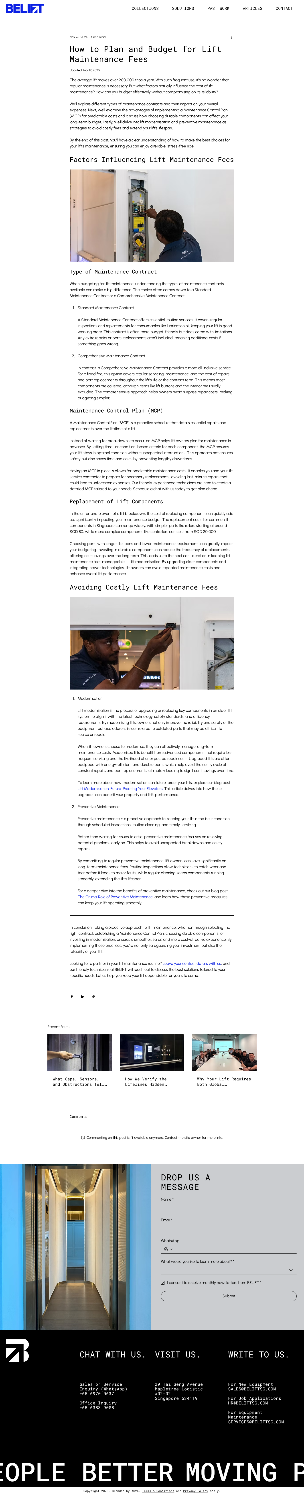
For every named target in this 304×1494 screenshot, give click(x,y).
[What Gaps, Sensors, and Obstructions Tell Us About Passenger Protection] (79, 1052)
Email (166, 1220)
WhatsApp (170, 1240)
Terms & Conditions (158, 1491)
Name (167, 1199)
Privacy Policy (195, 1491)
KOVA (135, 1491)
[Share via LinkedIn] (83, 996)
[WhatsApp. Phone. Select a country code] (168, 1249)
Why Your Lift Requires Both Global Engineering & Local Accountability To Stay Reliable (224, 1081)
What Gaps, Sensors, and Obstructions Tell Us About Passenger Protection (78, 1081)
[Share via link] (93, 996)
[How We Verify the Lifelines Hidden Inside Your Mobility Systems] (152, 1052)
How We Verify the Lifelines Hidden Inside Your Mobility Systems (149, 1081)
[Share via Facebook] (72, 996)
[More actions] (231, 37)
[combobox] (229, 1270)
